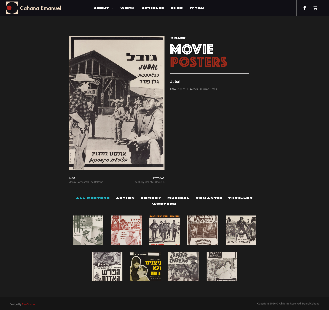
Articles (153, 8)
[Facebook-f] (305, 8)
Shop (177, 8)
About (101, 8)
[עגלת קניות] (315, 8)
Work (127, 8)
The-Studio (28, 304)
